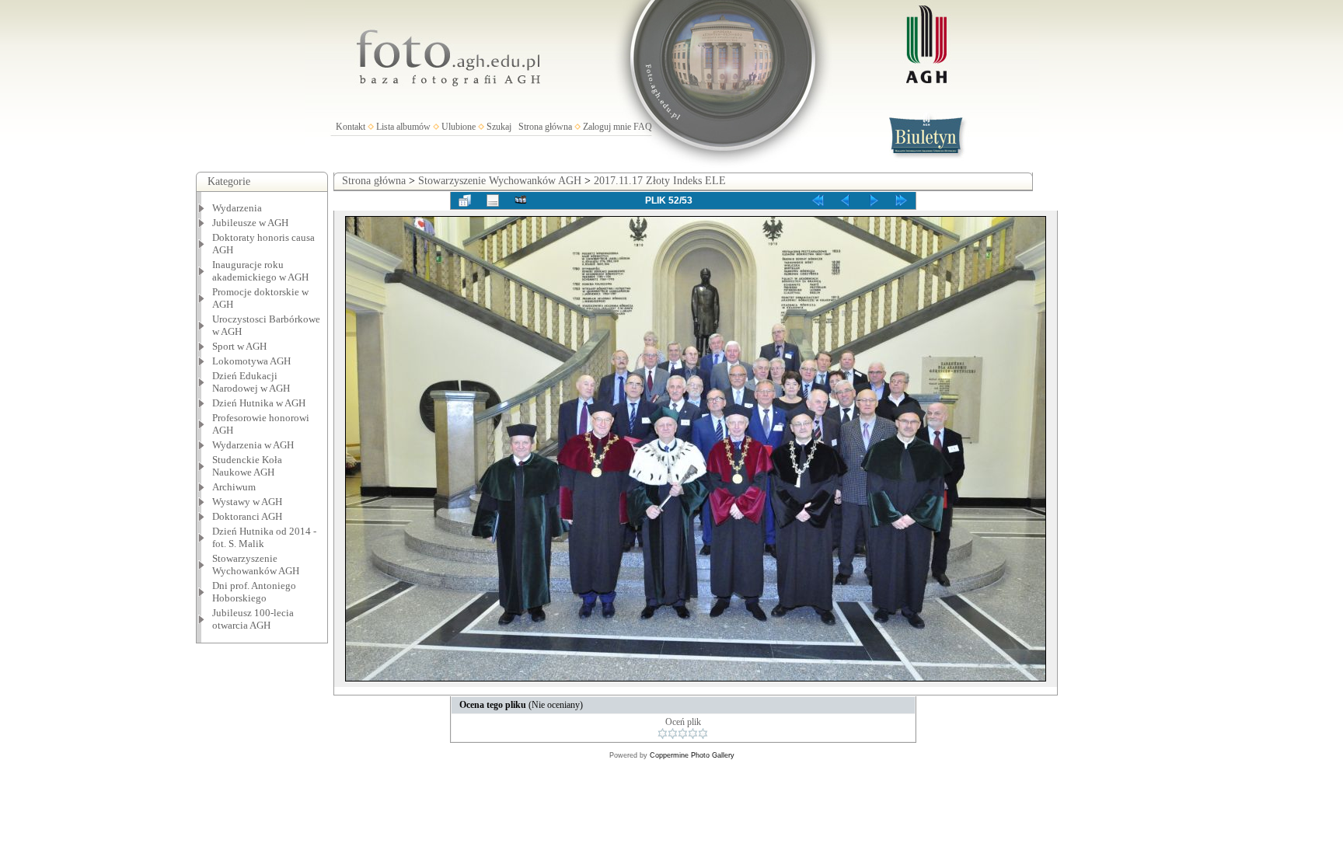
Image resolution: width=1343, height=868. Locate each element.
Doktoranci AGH (247, 516)
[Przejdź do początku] (818, 200)
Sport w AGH (239, 346)
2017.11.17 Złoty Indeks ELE (660, 180)
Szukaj (499, 126)
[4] (693, 733)
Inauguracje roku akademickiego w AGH (260, 271)
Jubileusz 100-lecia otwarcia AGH (253, 619)
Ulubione (458, 126)
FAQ (642, 126)
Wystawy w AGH (247, 501)
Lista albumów (403, 126)
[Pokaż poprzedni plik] (846, 200)
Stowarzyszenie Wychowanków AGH (255, 565)
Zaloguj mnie (607, 126)
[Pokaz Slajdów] (521, 200)
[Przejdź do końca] (902, 200)
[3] (683, 733)
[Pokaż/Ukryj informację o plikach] (493, 200)
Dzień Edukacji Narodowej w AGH (251, 382)
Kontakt (350, 126)
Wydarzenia (237, 208)
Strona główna (545, 126)
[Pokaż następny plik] (874, 200)
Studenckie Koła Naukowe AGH (247, 466)
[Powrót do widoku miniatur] (465, 200)
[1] (663, 733)
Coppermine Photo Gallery (692, 755)
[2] (673, 733)
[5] (703, 733)
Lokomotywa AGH (251, 361)
